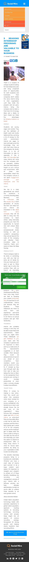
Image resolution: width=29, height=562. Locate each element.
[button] (14, 275)
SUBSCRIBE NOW (21, 287)
